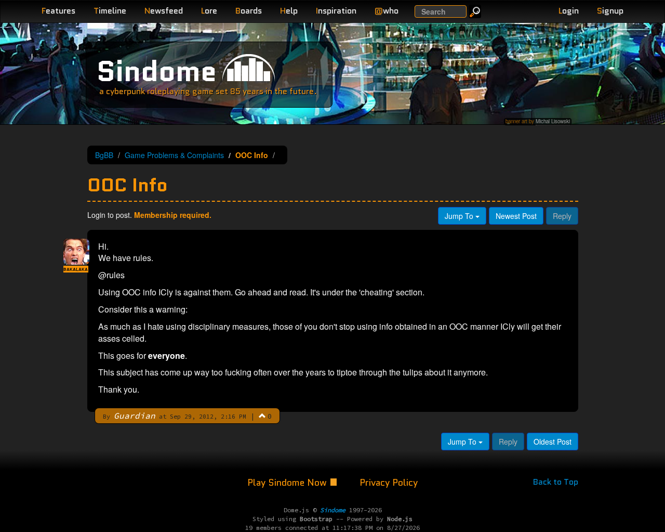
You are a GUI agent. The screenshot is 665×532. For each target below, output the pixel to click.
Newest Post (516, 216)
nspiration (336, 11)
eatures (58, 11)
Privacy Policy (389, 482)
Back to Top (555, 482)
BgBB (104, 155)
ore (209, 11)
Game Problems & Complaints (174, 155)
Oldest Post (552, 441)
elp (289, 11)
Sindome (157, 71)
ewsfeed (163, 11)
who (386, 11)
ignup (610, 11)
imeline (110, 11)
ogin (568, 11)
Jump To (460, 216)
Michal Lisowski (553, 121)
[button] (262, 415)
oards (248, 11)
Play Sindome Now (288, 482)
